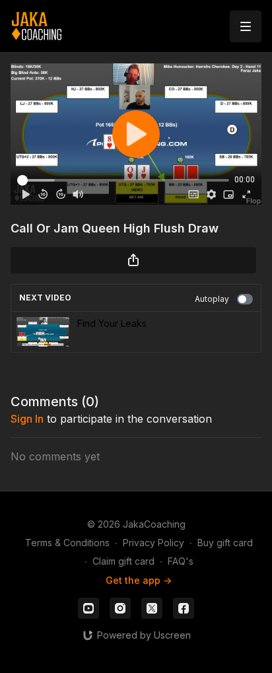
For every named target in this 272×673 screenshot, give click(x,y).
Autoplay (212, 299)
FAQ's (180, 561)
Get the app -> (139, 580)
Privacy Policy (153, 542)
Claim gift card (123, 561)
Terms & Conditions (67, 542)
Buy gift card (225, 542)
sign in (27, 418)
